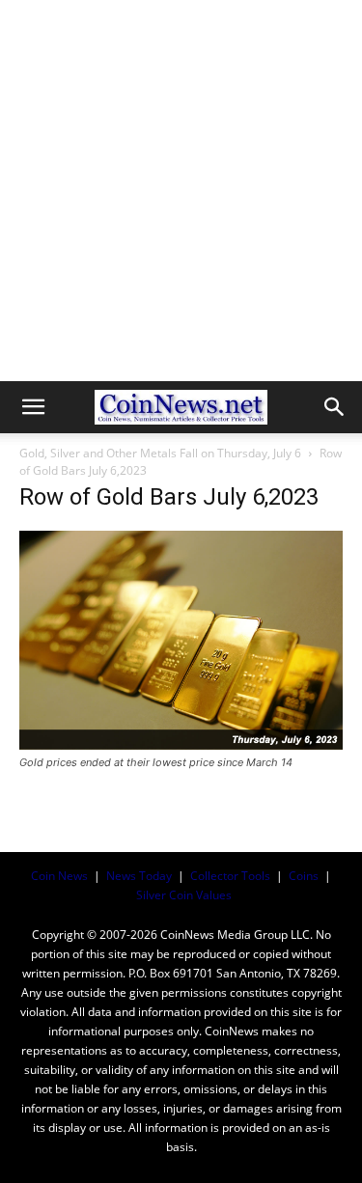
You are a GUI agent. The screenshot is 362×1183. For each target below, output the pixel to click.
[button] (33, 407)
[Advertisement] (181, 190)
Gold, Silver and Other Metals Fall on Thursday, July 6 (160, 453)
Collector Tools (230, 875)
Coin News (59, 875)
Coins (304, 875)
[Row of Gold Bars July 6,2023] (181, 744)
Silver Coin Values (184, 895)
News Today (139, 875)
